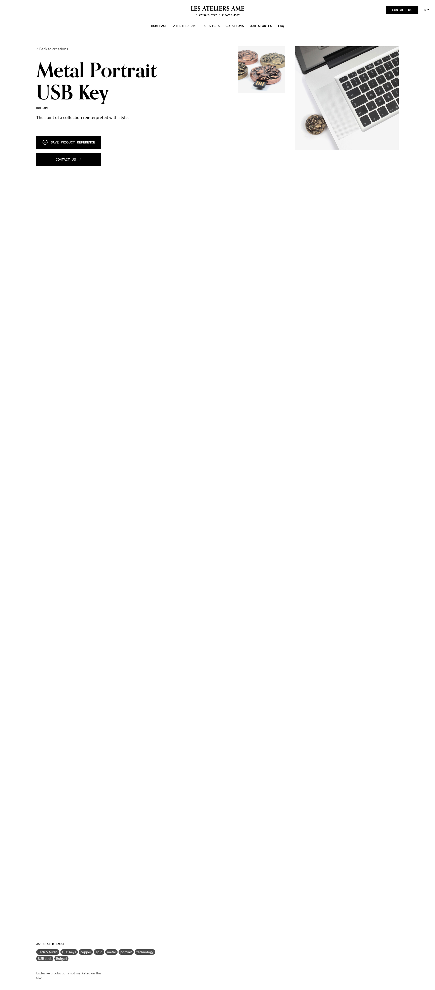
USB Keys (69, 952)
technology (145, 952)
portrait (126, 952)
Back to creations (53, 49)
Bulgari (61, 958)
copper (86, 952)
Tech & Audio (48, 952)
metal (111, 952)
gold (99, 952)
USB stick (45, 958)
